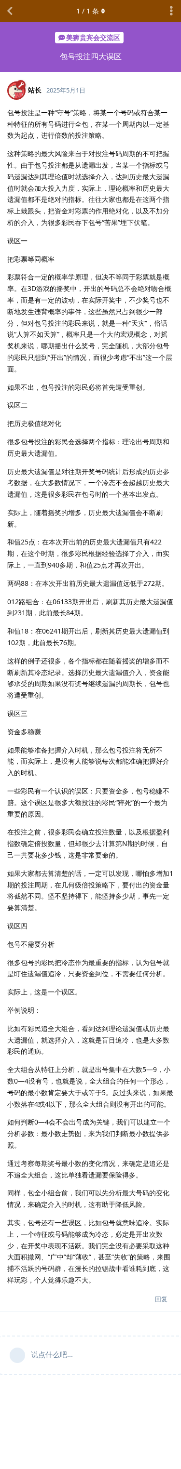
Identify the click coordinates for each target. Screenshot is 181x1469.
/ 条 (87, 10)
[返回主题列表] (9, 11)
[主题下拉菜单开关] (171, 11)
